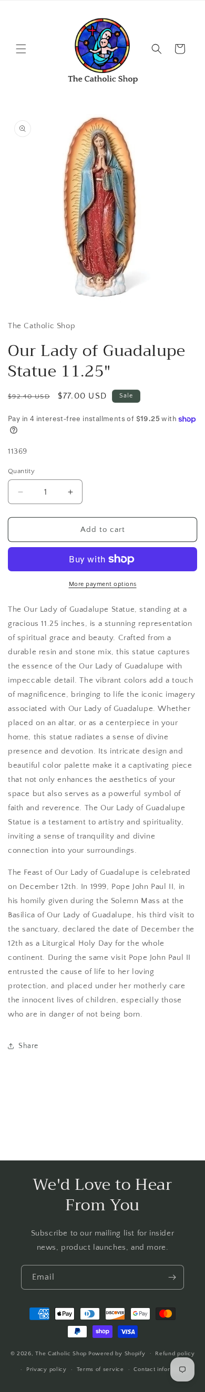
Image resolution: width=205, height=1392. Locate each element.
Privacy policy (46, 1369)
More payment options (103, 584)
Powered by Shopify (117, 1353)
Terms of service (100, 1369)
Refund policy (174, 1354)
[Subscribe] (171, 1277)
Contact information (161, 1369)
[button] (21, 48)
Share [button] (28, 1046)
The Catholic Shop (61, 1353)
